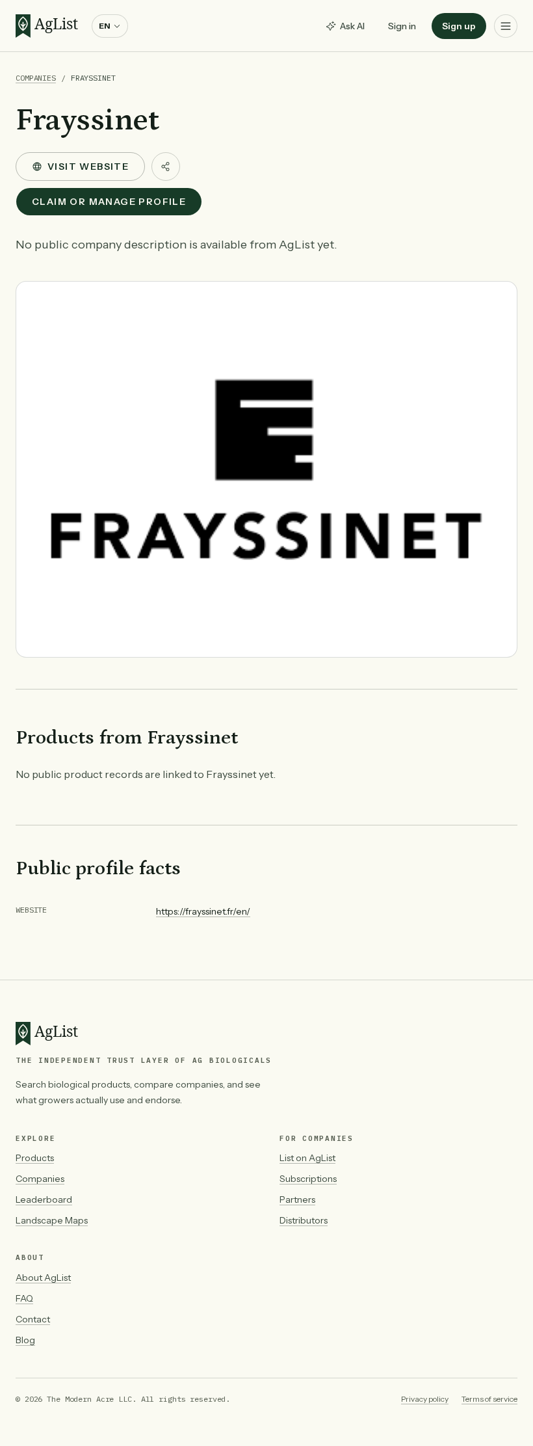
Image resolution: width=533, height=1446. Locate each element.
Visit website (88, 166)
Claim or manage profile (109, 202)
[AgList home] (50, 26)
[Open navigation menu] (505, 26)
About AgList (43, 1277)
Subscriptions (308, 1179)
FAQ (24, 1298)
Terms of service (489, 1399)
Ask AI (352, 26)
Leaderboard (44, 1199)
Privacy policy (424, 1399)
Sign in (402, 26)
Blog (25, 1340)
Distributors (304, 1220)
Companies (36, 78)
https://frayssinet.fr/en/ (203, 911)
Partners (297, 1199)
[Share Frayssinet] (165, 166)
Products (35, 1158)
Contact (33, 1319)
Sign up (459, 26)
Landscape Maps (52, 1220)
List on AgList (307, 1158)
